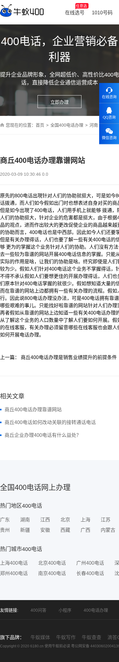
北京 (65, 519)
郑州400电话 (14, 573)
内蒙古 (108, 530)
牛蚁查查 (91, 637)
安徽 (45, 530)
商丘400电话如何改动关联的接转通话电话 (50, 422)
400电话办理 (96, 610)
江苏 (105, 519)
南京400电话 (52, 573)
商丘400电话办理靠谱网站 (33, 409)
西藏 (65, 530)
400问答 (38, 610)
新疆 (25, 530)
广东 (5, 519)
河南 (93, 125)
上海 (85, 519)
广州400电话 (90, 563)
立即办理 (59, 102)
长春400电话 (90, 573)
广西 (85, 530)
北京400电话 (52, 563)
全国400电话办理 (66, 125)
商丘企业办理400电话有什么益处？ (43, 435)
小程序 (65, 610)
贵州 (5, 530)
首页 (40, 125)
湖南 (25, 519)
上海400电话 (14, 563)
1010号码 (102, 12)
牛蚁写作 (66, 637)
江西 (45, 519)
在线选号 (76, 9)
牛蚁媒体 (40, 637)
